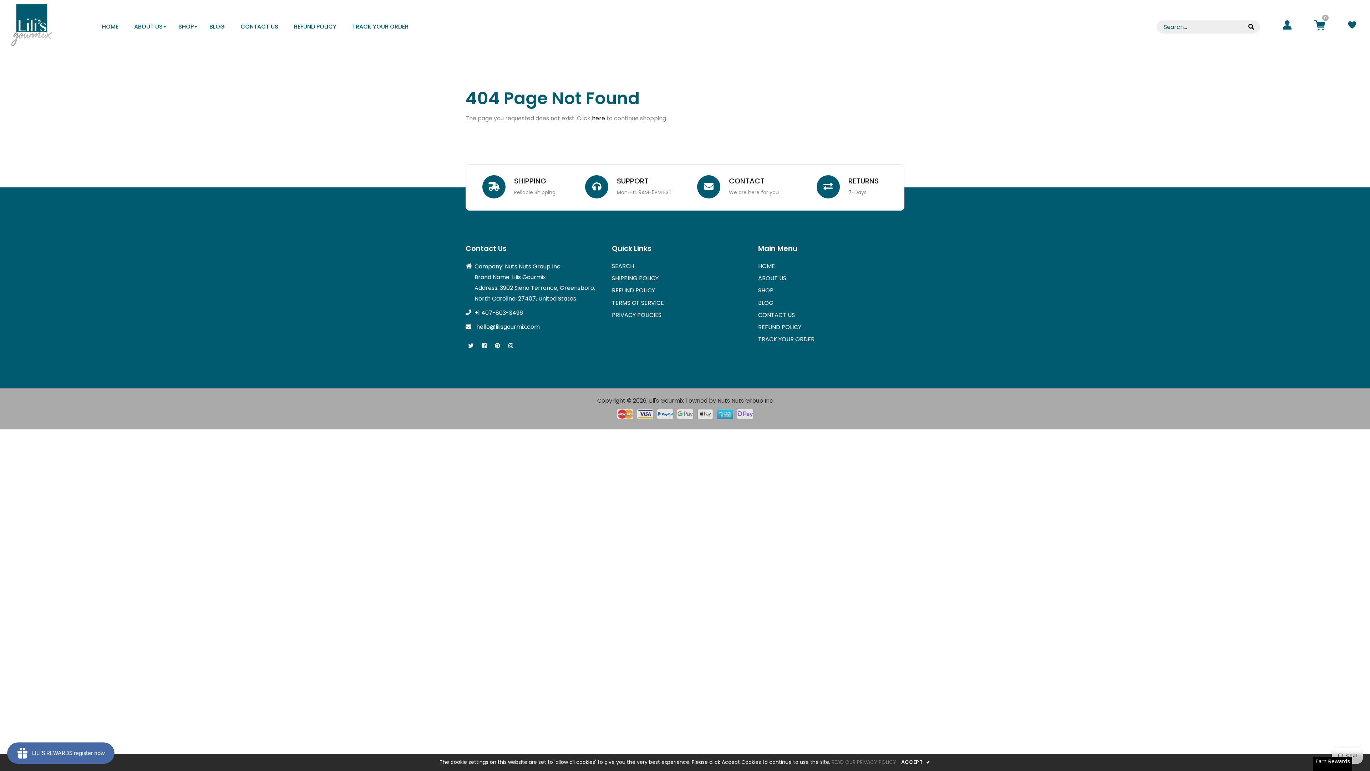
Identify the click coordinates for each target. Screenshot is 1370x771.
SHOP (765, 290)
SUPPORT (633, 181)
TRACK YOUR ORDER (786, 339)
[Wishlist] (1352, 26)
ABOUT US (772, 278)
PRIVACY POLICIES (636, 315)
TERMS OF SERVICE (638, 303)
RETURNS (863, 181)
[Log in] (1287, 26)
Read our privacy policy (864, 762)
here (598, 118)
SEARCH (623, 266)
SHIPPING (530, 181)
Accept (916, 762)
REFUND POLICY (633, 290)
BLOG (765, 303)
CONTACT (747, 181)
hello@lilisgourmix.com (508, 327)
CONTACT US (776, 315)
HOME (766, 266)
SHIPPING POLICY (635, 278)
